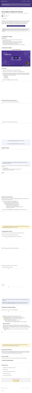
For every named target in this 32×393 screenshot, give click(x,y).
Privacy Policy (13, 353)
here (19, 140)
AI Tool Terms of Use (19, 353)
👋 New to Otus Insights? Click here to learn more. (16, 25)
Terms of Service (9, 353)
